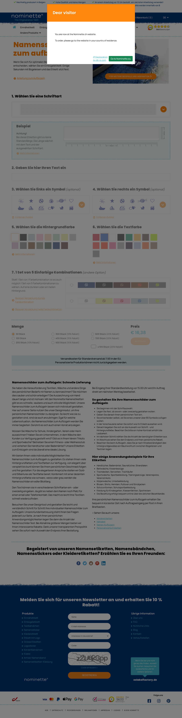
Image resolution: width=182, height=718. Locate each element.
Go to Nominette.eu (121, 58)
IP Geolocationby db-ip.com (100, 59)
